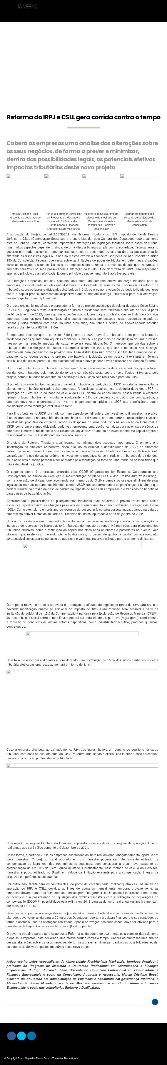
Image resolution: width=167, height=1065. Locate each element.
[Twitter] (21, 1036)
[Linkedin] (31, 1036)
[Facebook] (11, 1036)
